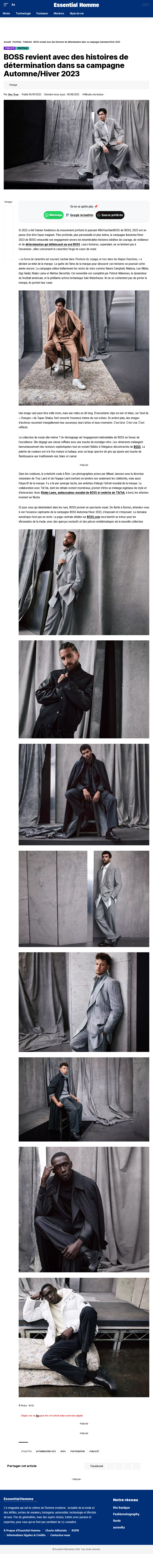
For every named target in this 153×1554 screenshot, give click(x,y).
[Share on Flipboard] (32, 85)
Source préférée (112, 215)
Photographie (78, 1451)
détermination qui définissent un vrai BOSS (53, 244)
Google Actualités (79, 215)
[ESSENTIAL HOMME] (76, 5)
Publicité (27, 42)
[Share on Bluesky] (8, 237)
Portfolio (17, 42)
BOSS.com (93, 517)
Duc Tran (13, 94)
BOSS (137, 447)
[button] (7, 4)
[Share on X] (27, 85)
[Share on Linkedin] (38, 85)
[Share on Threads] (8, 228)
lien (37, 1415)
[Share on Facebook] (21, 85)
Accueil (7, 42)
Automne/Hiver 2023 (46, 1451)
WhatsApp (55, 215)
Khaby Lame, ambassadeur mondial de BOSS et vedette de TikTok (83, 492)
